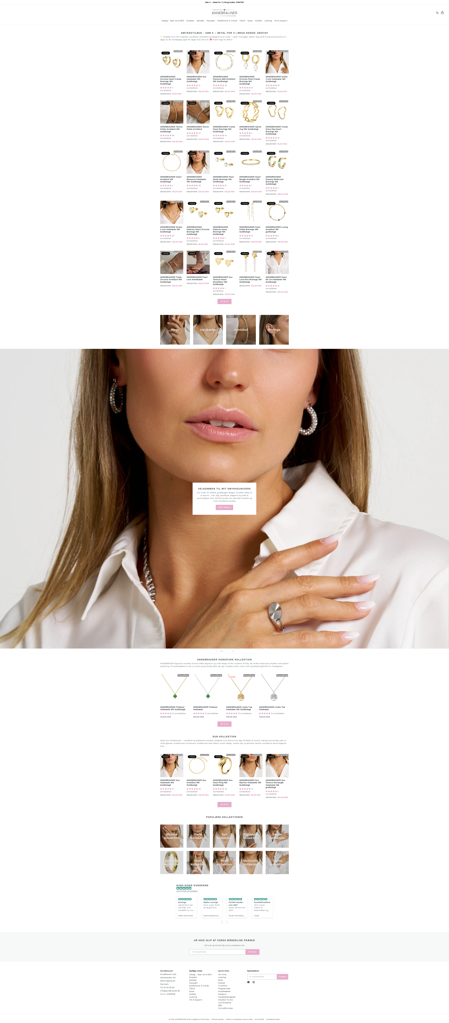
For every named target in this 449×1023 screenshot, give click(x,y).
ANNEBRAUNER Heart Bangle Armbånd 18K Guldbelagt (250, 179)
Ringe (175, 329)
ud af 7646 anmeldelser (187, 891)
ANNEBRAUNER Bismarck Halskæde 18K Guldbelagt (196, 179)
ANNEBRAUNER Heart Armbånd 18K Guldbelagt (170, 179)
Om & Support (195, 1000)
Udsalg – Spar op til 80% (200, 974)
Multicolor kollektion (251, 862)
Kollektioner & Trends (199, 986)
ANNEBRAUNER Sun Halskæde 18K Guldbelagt (196, 79)
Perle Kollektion (198, 836)
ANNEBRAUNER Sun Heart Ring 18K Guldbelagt (223, 782)
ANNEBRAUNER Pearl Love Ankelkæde (197, 278)
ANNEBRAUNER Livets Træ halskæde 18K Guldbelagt (239, 708)
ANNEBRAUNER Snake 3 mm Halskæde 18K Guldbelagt (277, 79)
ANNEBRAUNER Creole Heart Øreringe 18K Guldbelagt (224, 129)
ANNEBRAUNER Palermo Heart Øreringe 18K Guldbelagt (220, 230)
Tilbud (192, 988)
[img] (225, 888)
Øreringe (274, 329)
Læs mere (192, 374)
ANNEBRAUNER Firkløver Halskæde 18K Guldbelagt (172, 708)
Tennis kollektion (277, 862)
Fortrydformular (225, 1008)
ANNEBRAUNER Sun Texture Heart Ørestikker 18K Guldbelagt (223, 280)
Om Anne (222, 974)
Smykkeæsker (224, 991)
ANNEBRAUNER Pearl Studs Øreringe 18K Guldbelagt (223, 179)
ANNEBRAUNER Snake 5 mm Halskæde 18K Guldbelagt (171, 229)
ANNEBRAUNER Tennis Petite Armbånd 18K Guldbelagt (171, 129)
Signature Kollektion (251, 836)
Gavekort (222, 994)
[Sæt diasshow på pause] (232, 651)
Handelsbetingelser (227, 997)
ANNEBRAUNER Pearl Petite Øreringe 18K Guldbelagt (249, 229)
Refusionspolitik (218, 1019)
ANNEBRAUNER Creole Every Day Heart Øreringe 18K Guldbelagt (277, 130)
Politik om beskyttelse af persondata (239, 1019)
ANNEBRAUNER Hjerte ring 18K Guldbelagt (250, 128)
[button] (190, 20)
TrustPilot (222, 986)
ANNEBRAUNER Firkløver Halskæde (205, 708)
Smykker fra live (225, 1000)
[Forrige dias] (216, 651)
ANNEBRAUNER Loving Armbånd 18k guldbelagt (277, 229)
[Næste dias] (226, 651)
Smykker (193, 977)
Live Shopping (224, 1002)
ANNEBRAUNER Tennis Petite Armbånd (198, 128)
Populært (193, 983)
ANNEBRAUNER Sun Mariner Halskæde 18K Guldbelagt (250, 782)
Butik (220, 980)
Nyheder (193, 980)
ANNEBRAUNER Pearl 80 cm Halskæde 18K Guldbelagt (276, 279)
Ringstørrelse (224, 988)
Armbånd (241, 329)
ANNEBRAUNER (180, 1019)
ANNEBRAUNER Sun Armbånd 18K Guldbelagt (196, 782)
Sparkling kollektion (171, 862)
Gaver (191, 991)
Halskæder (208, 329)
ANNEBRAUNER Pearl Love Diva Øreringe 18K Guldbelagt (250, 279)
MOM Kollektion (224, 862)
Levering (193, 997)
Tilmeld (252, 952)
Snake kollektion (277, 836)
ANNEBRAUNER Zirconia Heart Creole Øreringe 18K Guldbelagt (170, 80)
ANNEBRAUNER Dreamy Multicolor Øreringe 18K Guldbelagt (275, 180)
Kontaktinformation (273, 1019)
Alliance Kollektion (171, 836)
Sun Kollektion (224, 836)
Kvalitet (192, 994)
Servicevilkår (259, 1019)
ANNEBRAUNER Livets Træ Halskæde (272, 708)
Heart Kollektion (198, 862)
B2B (220, 1005)
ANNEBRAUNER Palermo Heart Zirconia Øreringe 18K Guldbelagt (198, 230)
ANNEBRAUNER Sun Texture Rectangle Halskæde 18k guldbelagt (275, 783)
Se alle (224, 301)
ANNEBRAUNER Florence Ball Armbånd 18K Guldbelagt (224, 79)
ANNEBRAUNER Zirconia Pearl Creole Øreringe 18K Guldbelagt (249, 80)
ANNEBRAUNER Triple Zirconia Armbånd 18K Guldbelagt (171, 279)
